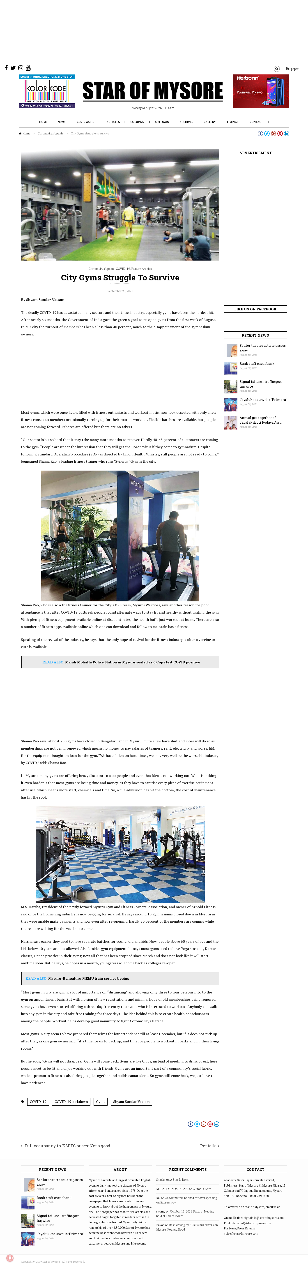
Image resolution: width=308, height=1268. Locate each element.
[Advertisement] (135, 31)
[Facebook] (6, 69)
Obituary (162, 122)
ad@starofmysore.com (256, 1223)
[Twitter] (13, 69)
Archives (186, 122)
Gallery (210, 122)
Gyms (100, 1101)
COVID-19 (123, 269)
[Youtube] (28, 69)
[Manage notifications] (10, 1258)
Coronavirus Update (51, 133)
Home (43, 122)
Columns (137, 122)
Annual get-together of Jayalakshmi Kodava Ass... (261, 420)
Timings (233, 122)
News (62, 122)
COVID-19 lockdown (71, 1101)
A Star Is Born (179, 1180)
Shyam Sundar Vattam (131, 1101)
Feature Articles (141, 269)
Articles (113, 122)
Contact (256, 122)
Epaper (294, 69)
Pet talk (208, 1145)
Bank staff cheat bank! (257, 363)
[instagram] (20, 69)
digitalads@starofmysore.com (264, 1218)
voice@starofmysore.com (241, 1233)
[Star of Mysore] (142, 97)
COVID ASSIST (86, 122)
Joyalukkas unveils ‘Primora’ (263, 399)
